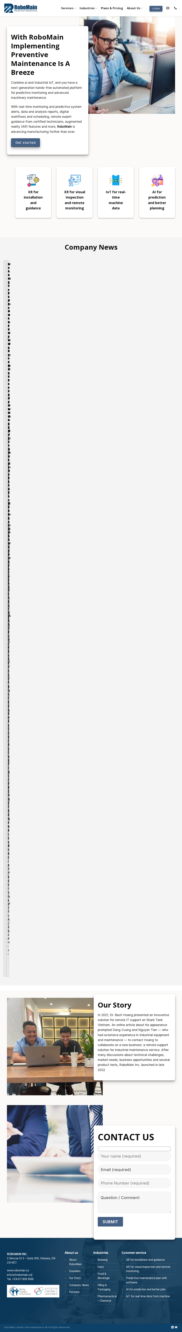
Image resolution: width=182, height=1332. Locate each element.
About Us (133, 8)
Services (67, 8)
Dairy (101, 1267)
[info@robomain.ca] (168, 8)
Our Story (75, 1278)
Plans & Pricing (112, 8)
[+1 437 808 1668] (176, 8)
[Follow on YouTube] (176, 1327)
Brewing (103, 1259)
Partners (74, 1292)
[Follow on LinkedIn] (172, 1327)
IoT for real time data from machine (148, 1296)
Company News (79, 1285)
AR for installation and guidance (145, 1259)
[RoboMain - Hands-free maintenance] (20, 8)
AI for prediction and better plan (145, 1289)
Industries (87, 8)
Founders (75, 1271)
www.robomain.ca (18, 1270)
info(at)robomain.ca (19, 1275)
